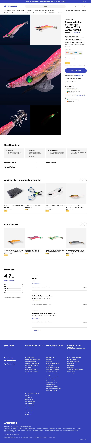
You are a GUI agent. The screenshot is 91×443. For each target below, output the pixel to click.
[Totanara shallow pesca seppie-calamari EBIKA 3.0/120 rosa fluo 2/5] (15, 30)
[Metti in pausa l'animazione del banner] (83, 2)
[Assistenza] (78, 6)
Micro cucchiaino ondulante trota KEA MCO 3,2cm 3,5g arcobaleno (75, 206)
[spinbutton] (69, 58)
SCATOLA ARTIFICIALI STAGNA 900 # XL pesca (55, 206)
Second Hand (69, 10)
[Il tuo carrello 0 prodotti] (85, 6)
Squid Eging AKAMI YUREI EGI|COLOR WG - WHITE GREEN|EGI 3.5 (55, 251)
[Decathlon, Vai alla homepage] (10, 6)
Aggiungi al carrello (76, 70)
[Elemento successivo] (85, 179)
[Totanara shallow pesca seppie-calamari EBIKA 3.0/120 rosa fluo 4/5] (15, 120)
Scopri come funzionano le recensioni (12, 297)
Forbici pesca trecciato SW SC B (33, 206)
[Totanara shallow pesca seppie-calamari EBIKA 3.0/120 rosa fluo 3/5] (30, 75)
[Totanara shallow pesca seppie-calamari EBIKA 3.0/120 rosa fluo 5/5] (45, 120)
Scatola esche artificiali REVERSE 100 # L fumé (14, 206)
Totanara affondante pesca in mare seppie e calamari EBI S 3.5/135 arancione (14, 251)
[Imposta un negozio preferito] (75, 6)
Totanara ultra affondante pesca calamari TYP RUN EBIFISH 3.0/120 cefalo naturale (75, 251)
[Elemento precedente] (81, 179)
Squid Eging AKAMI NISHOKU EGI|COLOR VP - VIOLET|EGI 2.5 (33, 251)
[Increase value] (73, 58)
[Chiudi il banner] (86, 2)
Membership (77, 10)
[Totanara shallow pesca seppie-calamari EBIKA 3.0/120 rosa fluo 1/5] (45, 30)
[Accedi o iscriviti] (82, 6)
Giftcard (84, 10)
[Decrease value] (66, 58)
